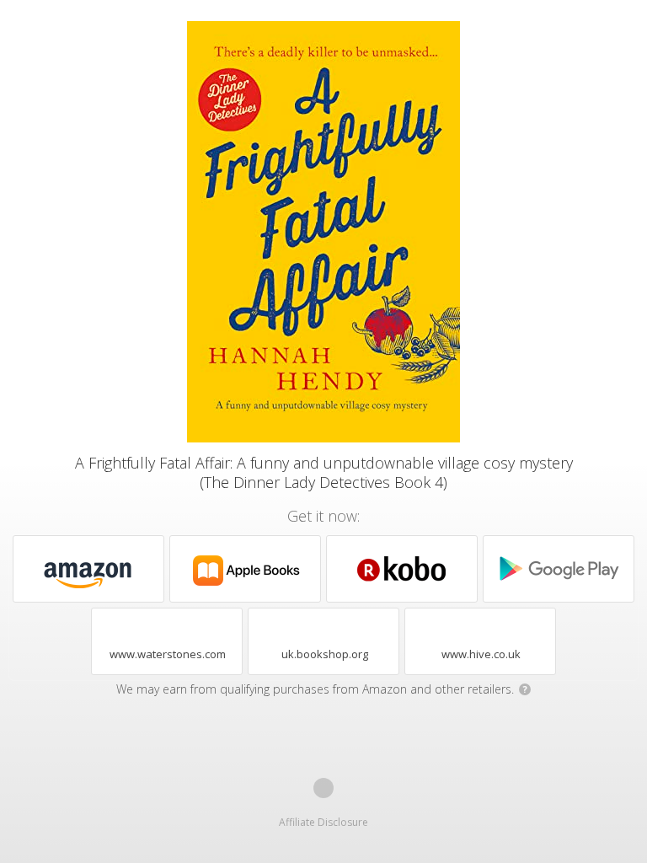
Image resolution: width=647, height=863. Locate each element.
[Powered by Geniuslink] (323, 788)
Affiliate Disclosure (323, 822)
